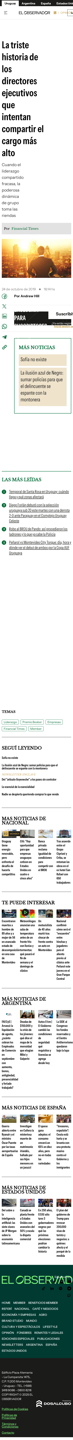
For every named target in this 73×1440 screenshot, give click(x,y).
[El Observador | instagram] (62, 1282)
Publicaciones (48, 1338)
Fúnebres (24, 1332)
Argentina (28, 3)
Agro (43, 1314)
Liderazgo (10, 722)
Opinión (66, 12)
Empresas (54, 722)
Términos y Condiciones (10, 1425)
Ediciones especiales (18, 1338)
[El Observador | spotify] (60, 1288)
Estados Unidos (14, 1350)
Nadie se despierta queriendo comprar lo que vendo (30, 794)
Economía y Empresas (19, 1314)
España (51, 1344)
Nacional (22, 1309)
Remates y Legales (48, 1332)
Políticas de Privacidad (9, 1416)
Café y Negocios (45, 1309)
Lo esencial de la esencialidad (18, 786)
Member (36, 728)
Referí (7, 1309)
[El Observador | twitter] (47, 1282)
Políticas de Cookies (15, 1409)
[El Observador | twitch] (69, 1295)
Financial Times (14, 728)
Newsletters (12, 1344)
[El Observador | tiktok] (43, 1288)
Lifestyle (50, 1326)
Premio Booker (32, 722)
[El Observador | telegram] (69, 1288)
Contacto (8, 1432)
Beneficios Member (43, 1303)
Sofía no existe (10, 757)
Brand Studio (12, 1320)
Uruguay (10, 3)
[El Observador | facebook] (54, 1282)
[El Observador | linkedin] (52, 1288)
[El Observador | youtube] (69, 1282)
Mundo (31, 1320)
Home (6, 1303)
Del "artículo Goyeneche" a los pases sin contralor (29, 779)
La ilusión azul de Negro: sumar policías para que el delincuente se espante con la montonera (30, 767)
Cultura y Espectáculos (21, 1326)
